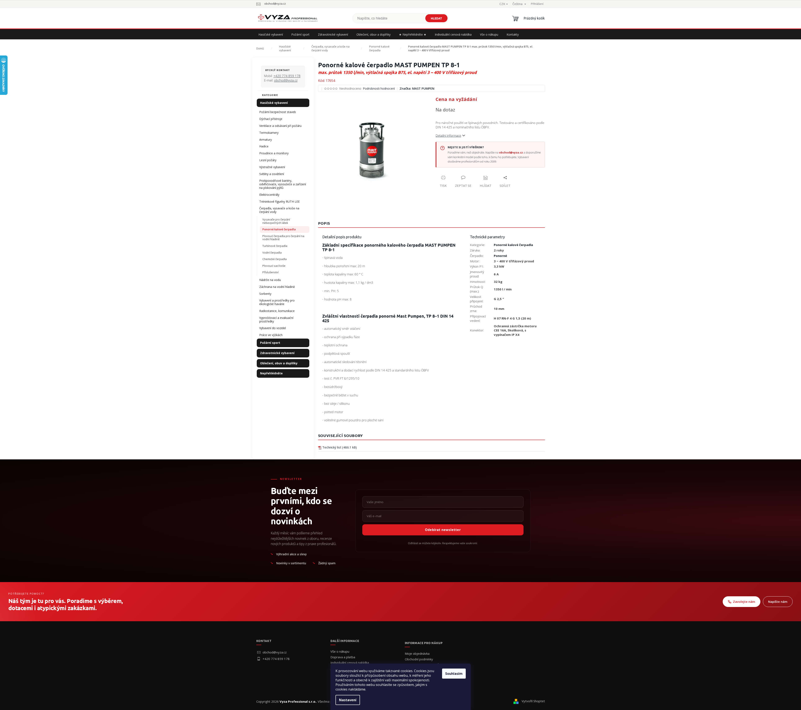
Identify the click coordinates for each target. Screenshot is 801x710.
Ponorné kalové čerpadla (279, 229)
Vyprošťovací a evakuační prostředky (276, 319)
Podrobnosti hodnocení (379, 88)
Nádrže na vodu (270, 280)
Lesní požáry (267, 160)
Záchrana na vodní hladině (277, 287)
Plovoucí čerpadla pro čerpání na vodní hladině (283, 237)
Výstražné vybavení (272, 167)
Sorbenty (265, 294)
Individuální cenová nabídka (349, 662)
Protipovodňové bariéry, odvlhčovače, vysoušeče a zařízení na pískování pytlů (282, 184)
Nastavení (347, 700)
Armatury (265, 140)
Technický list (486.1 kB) (339, 447)
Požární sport (270, 343)
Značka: (417, 88)
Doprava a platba (342, 657)
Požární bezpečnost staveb (277, 112)
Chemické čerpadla (274, 259)
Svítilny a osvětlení (271, 174)
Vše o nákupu (339, 651)
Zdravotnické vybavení (277, 353)
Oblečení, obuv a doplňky (279, 363)
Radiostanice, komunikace (277, 311)
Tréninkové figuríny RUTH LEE (279, 202)
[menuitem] (270, 34)
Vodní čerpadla (272, 252)
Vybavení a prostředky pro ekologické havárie (277, 302)
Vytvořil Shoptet (533, 701)
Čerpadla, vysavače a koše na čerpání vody (279, 210)
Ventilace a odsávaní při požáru (280, 126)
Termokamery (269, 133)
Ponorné (500, 256)
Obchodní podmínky (419, 659)
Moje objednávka (417, 653)
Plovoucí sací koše (273, 266)
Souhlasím (454, 673)
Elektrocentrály (269, 195)
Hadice (263, 146)
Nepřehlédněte (271, 373)
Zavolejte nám (744, 601)
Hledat (436, 18)
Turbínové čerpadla (274, 246)
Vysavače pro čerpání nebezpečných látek (276, 221)
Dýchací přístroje (270, 119)
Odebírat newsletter (443, 529)
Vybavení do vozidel (272, 328)
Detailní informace (448, 135)
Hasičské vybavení (274, 103)
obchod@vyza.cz (286, 80)
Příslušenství (270, 272)
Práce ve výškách (270, 335)
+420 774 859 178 (287, 76)
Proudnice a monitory (274, 153)
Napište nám (777, 601)
